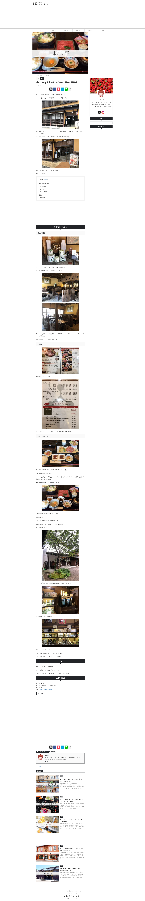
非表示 (45, 179)
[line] (66, 89)
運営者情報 (66, 891)
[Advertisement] (72, 17)
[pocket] (58, 89)
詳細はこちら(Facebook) (46, 689)
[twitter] (50, 89)
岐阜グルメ (42, 30)
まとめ (41, 195)
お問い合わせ (78, 891)
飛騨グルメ (90, 30)
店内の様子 (43, 186)
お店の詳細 (42, 197)
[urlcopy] (69, 89)
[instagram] (47, 761)
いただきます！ (44, 191)
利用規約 (72, 891)
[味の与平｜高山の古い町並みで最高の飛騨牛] (62, 89)
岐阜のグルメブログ (72, 893)
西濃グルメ (54, 30)
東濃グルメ (78, 30)
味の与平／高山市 (44, 184)
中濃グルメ (66, 30)
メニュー (42, 189)
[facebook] (54, 89)
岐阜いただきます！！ (40, 4)
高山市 (39, 766)
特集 (103, 30)
